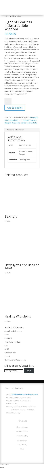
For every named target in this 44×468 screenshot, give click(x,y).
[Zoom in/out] (8, 464)
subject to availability (29, 123)
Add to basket (14, 107)
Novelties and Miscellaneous (15, 360)
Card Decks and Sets (12, 342)
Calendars (8, 338)
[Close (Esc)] (1, 464)
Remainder (16, 123)
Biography (34, 117)
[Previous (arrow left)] (1, 467)
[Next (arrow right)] (3, 467)
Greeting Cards (10, 353)
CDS (6, 345)
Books (6, 120)
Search (28, 371)
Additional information (15, 130)
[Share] (3, 464)
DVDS (6, 349)
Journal (7, 356)
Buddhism (14, 120)
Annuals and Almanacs (13, 331)
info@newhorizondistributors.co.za (25, 394)
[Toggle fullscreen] (6, 464)
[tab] (22, 130)
